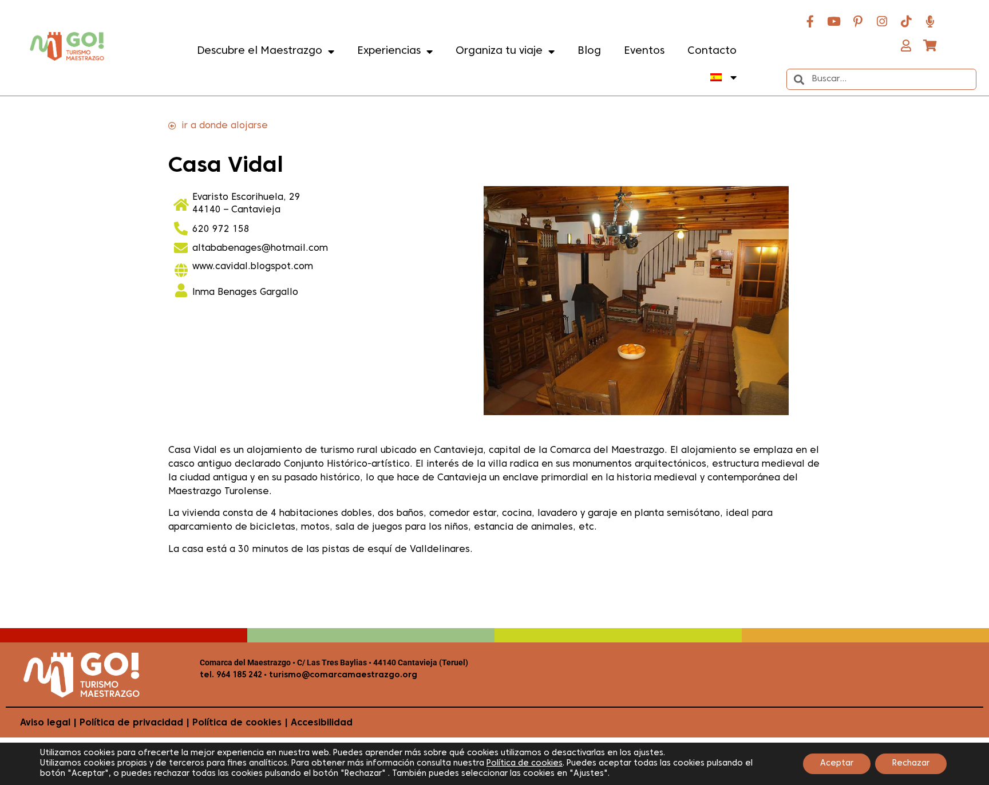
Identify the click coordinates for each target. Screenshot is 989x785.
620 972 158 (221, 230)
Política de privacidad (131, 723)
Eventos (644, 51)
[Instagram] (882, 21)
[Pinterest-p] (858, 21)
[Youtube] (834, 21)
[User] (906, 45)
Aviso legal (45, 723)
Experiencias (389, 51)
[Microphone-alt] (930, 21)
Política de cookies (237, 723)
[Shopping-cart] (930, 45)
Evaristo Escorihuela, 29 (246, 198)
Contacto (712, 51)
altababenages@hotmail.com (260, 248)
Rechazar (910, 763)
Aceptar (836, 763)
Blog (589, 51)
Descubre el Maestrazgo (259, 51)
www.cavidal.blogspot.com (252, 267)
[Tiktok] (906, 21)
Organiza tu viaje (499, 51)
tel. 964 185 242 (231, 675)
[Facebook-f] (810, 21)
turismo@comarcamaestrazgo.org (342, 675)
